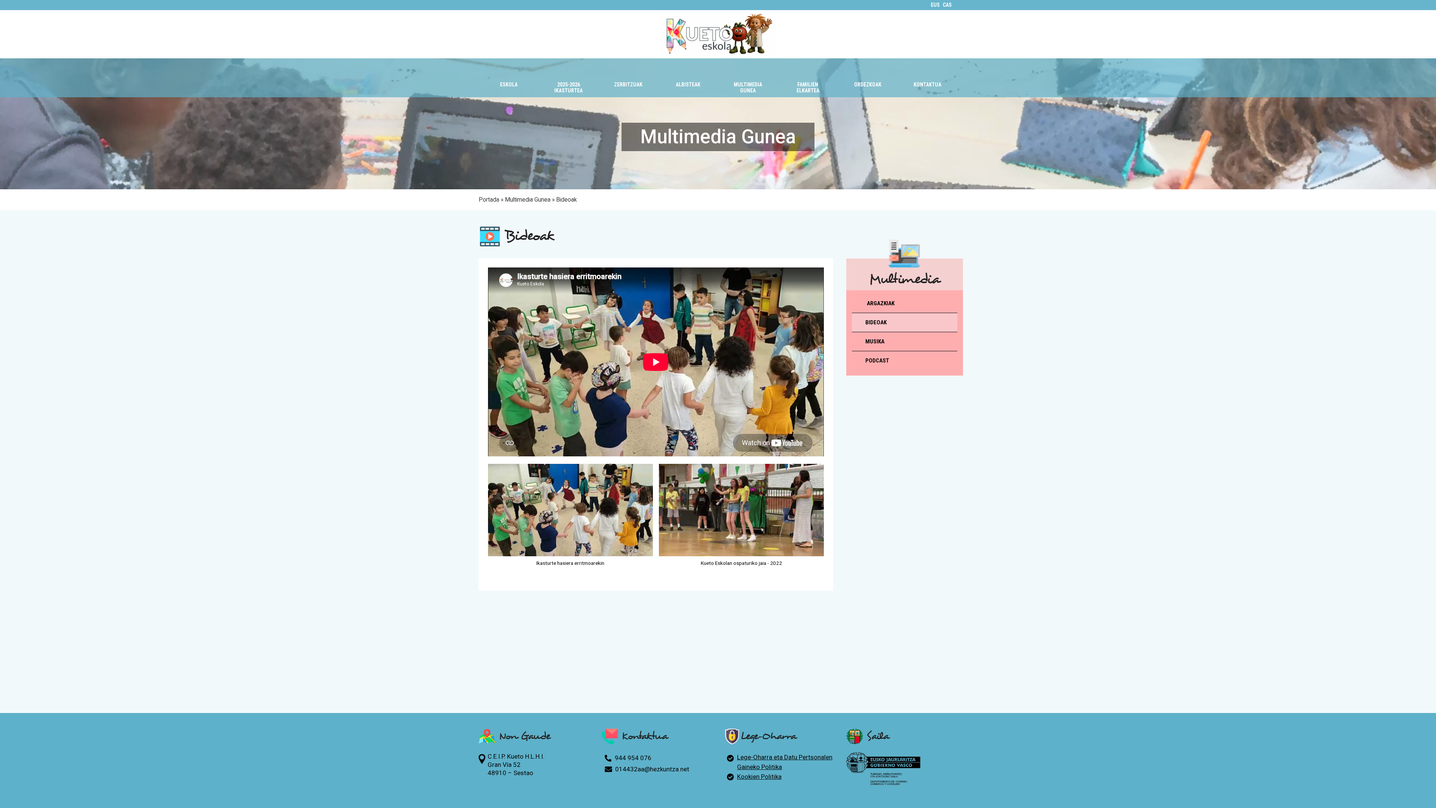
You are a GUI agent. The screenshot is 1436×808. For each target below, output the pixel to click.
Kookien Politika (759, 776)
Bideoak (876, 322)
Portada (489, 199)
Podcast (877, 360)
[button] (508, 79)
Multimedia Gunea (527, 199)
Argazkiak (881, 303)
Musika (874, 341)
